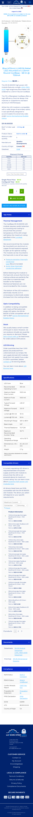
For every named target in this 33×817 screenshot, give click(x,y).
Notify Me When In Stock (14, 205)
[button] (28, 28)
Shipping (16, 767)
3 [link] (21, 631)
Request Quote (9, 2)
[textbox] (11, 502)
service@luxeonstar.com (15, 748)
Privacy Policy (16, 783)
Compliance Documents (16, 786)
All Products (6, 21)
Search (25, 2)
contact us (7, 362)
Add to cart (17, 198)
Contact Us (16, 758)
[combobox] (12, 502)
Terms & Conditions (16, 776)
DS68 (18, 149)
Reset (8, 508)
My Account (16, 761)
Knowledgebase (16, 764)
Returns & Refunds (16, 780)
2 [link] (18, 631)
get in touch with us (10, 336)
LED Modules (16, 21)
